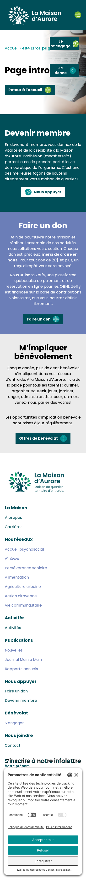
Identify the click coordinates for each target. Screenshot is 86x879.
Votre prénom (17, 766)
